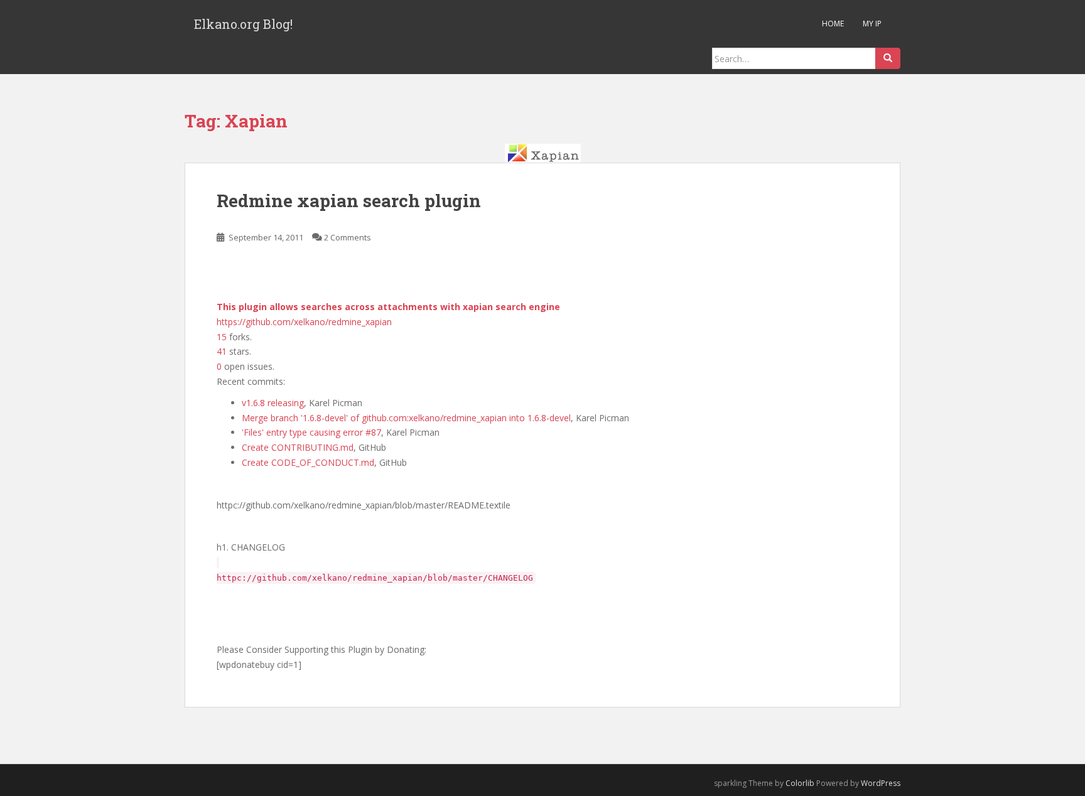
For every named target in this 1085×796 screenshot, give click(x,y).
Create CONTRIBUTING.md (298, 447)
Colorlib (799, 783)
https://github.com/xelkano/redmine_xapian (304, 322)
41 (222, 351)
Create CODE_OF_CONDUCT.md (308, 462)
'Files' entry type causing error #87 (311, 432)
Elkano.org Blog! (243, 24)
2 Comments (347, 237)
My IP (872, 23)
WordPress (880, 783)
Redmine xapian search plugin (349, 200)
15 (222, 337)
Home (833, 23)
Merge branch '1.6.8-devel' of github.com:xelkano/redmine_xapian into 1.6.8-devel (406, 418)
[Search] (887, 58)
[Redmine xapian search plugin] (542, 153)
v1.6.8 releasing (273, 403)
